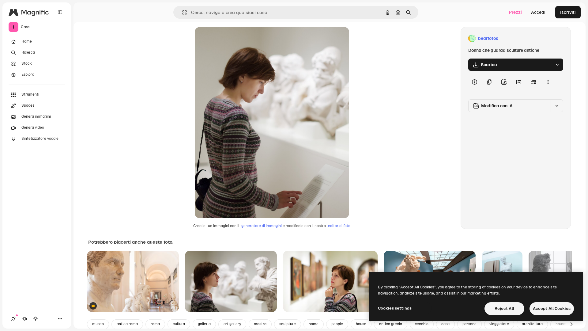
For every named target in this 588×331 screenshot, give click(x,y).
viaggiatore (499, 323)
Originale (235, 38)
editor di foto (339, 225)
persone (469, 323)
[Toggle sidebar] (60, 12)
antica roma (127, 323)
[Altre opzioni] (548, 82)
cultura (179, 323)
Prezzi (515, 12)
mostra (260, 323)
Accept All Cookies (552, 308)
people (337, 323)
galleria (204, 323)
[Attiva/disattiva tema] (35, 319)
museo (98, 323)
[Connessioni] (13, 319)
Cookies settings (395, 308)
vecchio (421, 323)
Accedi (538, 12)
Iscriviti (568, 12)
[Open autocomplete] (182, 12)
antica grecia (390, 323)
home (313, 323)
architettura (532, 323)
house (361, 323)
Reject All (504, 308)
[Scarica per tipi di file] (557, 65)
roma (155, 323)
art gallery (232, 323)
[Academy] (24, 319)
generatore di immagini (261, 225)
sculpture (287, 323)
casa (445, 323)
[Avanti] (571, 324)
